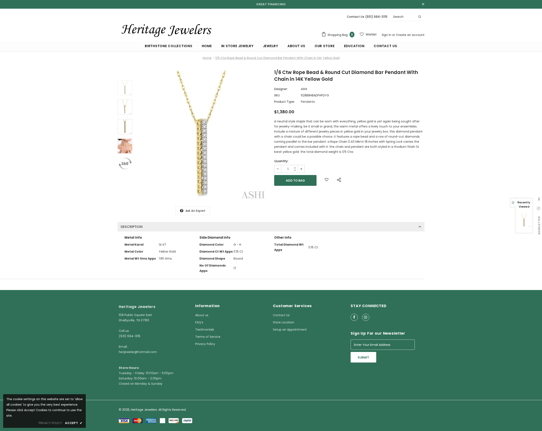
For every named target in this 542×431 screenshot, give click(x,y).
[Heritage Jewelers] (166, 29)
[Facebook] (354, 317)
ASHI (304, 89)
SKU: (277, 95)
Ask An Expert (195, 211)
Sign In (387, 35)
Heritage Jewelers (144, 410)
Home (207, 58)
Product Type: (284, 102)
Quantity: (281, 161)
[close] (423, 4)
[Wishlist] (326, 180)
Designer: (281, 89)
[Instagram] (365, 317)
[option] (202, 136)
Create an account (410, 35)
